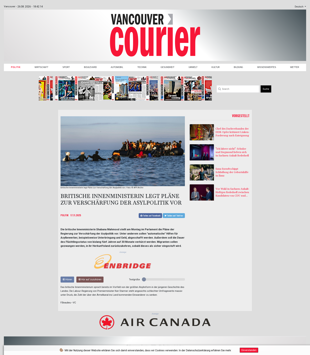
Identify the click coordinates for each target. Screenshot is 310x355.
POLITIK (64, 215)
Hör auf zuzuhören (91, 279)
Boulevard (90, 67)
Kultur (216, 67)
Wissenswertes (266, 67)
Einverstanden (249, 350)
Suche (266, 89)
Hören (68, 279)
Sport (66, 67)
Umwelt (193, 67)
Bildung (238, 67)
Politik (16, 67)
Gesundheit (167, 67)
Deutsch (299, 6)
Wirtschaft (41, 67)
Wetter (294, 67)
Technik (142, 67)
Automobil (117, 67)
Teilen (151, 215)
